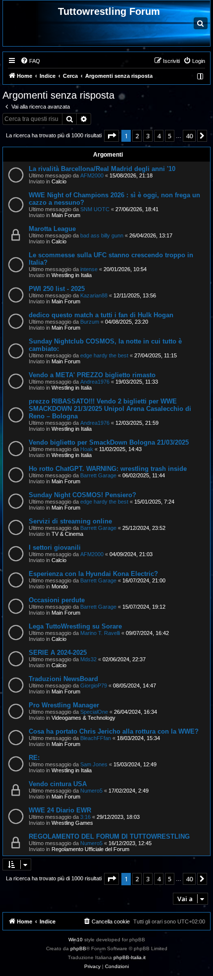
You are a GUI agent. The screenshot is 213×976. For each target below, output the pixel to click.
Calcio (59, 181)
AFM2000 (92, 175)
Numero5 (91, 791)
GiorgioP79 (93, 686)
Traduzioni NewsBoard (63, 679)
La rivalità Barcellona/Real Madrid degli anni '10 (102, 168)
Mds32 (88, 659)
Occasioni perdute (57, 600)
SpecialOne (94, 712)
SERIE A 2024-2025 (58, 652)
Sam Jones (93, 764)
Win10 (75, 939)
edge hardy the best (104, 355)
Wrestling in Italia (72, 275)
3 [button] (148, 135)
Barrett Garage (98, 475)
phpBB (78, 948)
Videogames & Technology (83, 718)
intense (89, 269)
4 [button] (158, 135)
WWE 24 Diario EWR (60, 810)
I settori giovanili (55, 547)
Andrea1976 (94, 382)
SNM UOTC (94, 209)
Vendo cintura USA (58, 784)
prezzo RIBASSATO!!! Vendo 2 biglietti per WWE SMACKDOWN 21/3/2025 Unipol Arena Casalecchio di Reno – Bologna (110, 409)
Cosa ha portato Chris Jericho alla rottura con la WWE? (114, 731)
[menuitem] (30, 61)
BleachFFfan (95, 738)
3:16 (85, 817)
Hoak (86, 449)
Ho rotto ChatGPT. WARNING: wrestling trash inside (108, 468)
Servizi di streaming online (70, 521)
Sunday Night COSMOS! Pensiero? (82, 495)
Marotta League (52, 228)
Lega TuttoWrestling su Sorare (75, 626)
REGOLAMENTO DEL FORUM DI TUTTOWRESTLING (109, 836)
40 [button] (189, 135)
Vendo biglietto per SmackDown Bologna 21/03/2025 (109, 442)
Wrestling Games (72, 823)
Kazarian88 (93, 295)
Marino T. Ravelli (100, 633)
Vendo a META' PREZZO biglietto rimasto (92, 375)
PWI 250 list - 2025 (57, 288)
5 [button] (169, 135)
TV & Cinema (67, 534)
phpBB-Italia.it (129, 957)
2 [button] (137, 135)
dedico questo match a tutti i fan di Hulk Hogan (101, 315)
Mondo (60, 586)
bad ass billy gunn (101, 235)
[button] (111, 136)
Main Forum (66, 215)
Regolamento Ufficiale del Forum (90, 849)
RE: (34, 757)
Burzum (89, 322)
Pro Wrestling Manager (64, 705)
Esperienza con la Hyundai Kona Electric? (93, 573)
